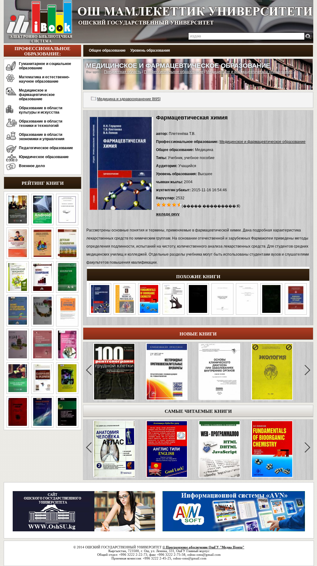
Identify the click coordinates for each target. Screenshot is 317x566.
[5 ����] (179, 204)
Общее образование (107, 50)
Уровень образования (150, 50)
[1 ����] (158, 204)
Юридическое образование (44, 157)
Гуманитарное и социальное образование (45, 66)
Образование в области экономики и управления (41, 136)
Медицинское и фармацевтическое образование (37, 94)
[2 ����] (164, 204)
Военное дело (32, 166)
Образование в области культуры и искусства (40, 110)
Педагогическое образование (46, 148)
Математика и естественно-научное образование (44, 79)
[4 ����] (174, 204)
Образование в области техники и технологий (40, 123)
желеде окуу (168, 214)
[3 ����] (169, 204)
